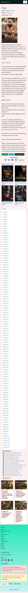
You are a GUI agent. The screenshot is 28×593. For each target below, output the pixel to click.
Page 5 (5, 221)
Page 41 (6, 303)
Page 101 (7, 440)
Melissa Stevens (19, 475)
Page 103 (7, 445)
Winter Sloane (15, 459)
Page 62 (6, 351)
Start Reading (5, 154)
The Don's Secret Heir (9, 469)
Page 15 (6, 244)
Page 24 (6, 264)
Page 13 (6, 239)
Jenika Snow (15, 457)
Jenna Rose (18, 453)
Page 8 (5, 228)
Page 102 (7, 442)
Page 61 (6, 349)
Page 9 (5, 230)
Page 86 (6, 406)
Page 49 (6, 322)
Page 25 (6, 267)
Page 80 (6, 392)
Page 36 (6, 292)
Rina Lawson (22, 465)
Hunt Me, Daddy (8, 463)
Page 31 (6, 280)
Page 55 (6, 335)
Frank (4, 7)
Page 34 (6, 287)
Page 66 (6, 360)
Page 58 (6, 342)
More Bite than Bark (9, 475)
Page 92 (6, 420)
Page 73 (6, 376)
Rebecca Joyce (10, 10)
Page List (11, 154)
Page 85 (6, 404)
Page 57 (6, 340)
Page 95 (6, 426)
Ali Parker (16, 471)
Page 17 (6, 249)
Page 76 (6, 383)
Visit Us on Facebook (6, 554)
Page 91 (6, 417)
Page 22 (6, 260)
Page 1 (5, 212)
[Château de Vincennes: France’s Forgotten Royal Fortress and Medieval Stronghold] (7, 484)
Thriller (2, 543)
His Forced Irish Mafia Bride (11, 465)
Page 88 (6, 410)
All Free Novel (5, 2)
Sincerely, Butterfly (8, 467)
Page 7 (5, 226)
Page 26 (6, 269)
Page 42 (6, 306)
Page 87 (6, 408)
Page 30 (6, 278)
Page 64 (6, 356)
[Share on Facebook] (5, 160)
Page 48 (6, 319)
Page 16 (6, 246)
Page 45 (6, 312)
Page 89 (6, 413)
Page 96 (6, 429)
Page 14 (6, 242)
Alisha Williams (18, 467)
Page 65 (6, 358)
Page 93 (6, 422)
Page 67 (6, 363)
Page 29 (6, 276)
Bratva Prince (7, 459)
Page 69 (6, 367)
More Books (7, 478)
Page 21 (6, 258)
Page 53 (6, 331)
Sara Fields (16, 463)
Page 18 (6, 251)
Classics (3, 546)
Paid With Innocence (9, 453)
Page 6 (5, 223)
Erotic (2, 533)
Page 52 (6, 328)
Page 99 (6, 436)
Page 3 (5, 217)
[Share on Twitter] (9, 160)
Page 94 (6, 424)
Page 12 (6, 237)
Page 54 (6, 333)
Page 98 (6, 433)
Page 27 (6, 271)
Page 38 (6, 296)
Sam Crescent (18, 455)
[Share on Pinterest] (12, 160)
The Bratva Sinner (8, 473)
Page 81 (6, 395)
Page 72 (6, 374)
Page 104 (7, 447)
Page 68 (6, 365)
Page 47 (6, 317)
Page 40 (6, 301)
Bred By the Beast (8, 455)
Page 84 (6, 401)
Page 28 (6, 274)
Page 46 (6, 315)
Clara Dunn (17, 473)
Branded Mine (7, 457)
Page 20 (6, 255)
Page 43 (6, 308)
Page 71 (6, 372)
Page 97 (6, 431)
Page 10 (6, 233)
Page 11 (6, 235)
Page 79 (6, 390)
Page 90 (6, 415)
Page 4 (5, 219)
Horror (2, 545)
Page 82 (6, 397)
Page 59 (6, 344)
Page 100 (7, 438)
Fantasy (2, 538)
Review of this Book (19, 154)
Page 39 (6, 299)
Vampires (3, 539)
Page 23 (6, 262)
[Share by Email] (16, 160)
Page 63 (6, 353)
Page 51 (6, 326)
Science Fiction (4, 541)
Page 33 (6, 285)
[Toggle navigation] (25, 2)
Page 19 (6, 253)
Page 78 (6, 388)
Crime (2, 536)
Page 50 (6, 324)
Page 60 (6, 347)
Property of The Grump (9, 461)
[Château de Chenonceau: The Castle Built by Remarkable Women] (7, 505)
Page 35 (6, 290)
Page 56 (6, 337)
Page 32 (6, 283)
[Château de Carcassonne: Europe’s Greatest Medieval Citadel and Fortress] (21, 484)
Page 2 (5, 214)
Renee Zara (19, 469)
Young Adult (4, 534)
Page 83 (6, 399)
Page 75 (6, 381)
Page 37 (6, 294)
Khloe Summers (20, 461)
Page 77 (6, 385)
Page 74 (6, 379)
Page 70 (6, 369)
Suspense (3, 548)
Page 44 (6, 310)
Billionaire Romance (5, 531)
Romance (10, 13)
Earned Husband (8, 471)
